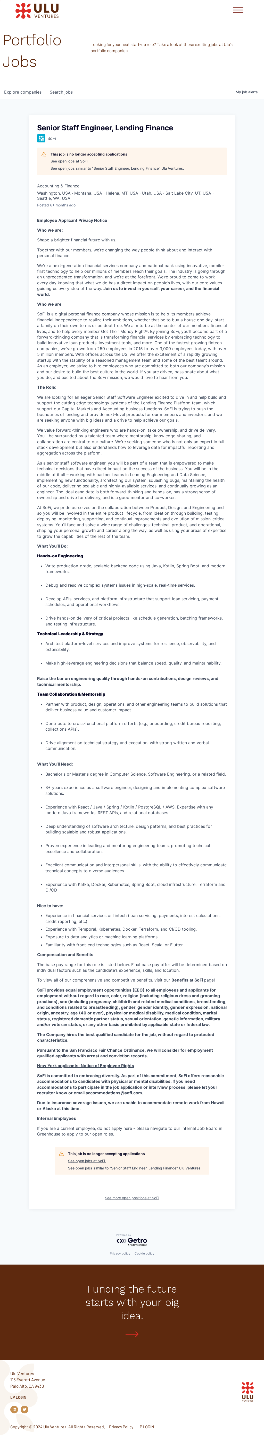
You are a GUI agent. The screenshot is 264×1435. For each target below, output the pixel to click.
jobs (61, 92)
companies (23, 92)
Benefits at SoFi (187, 980)
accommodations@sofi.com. (114, 1092)
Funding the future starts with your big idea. (132, 1302)
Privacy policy (120, 1253)
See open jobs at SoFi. (69, 161)
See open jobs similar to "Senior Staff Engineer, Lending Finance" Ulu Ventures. (117, 168)
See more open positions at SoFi (132, 1198)
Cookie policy (144, 1253)
